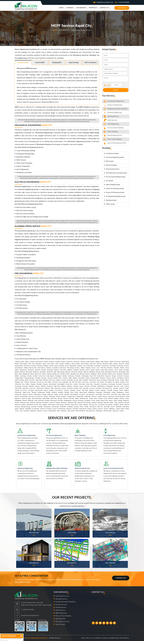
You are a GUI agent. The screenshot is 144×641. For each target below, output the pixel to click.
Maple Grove (26, 392)
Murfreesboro (37, 394)
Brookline (126, 374)
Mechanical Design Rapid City (68, 176)
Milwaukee (99, 392)
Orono (105, 398)
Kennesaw (70, 388)
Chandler (64, 376)
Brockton (104, 374)
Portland (47, 400)
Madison (126, 390)
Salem (80, 404)
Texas (22, 361)
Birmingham (108, 372)
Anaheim (48, 367)
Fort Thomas (100, 382)
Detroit (127, 378)
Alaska (44, 363)
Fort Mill (71, 382)
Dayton (88, 378)
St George (48, 408)
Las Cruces (23, 390)
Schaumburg (47, 406)
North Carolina (76, 363)
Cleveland (126, 376)
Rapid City (126, 400)
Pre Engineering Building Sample (115, 196)
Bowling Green (75, 374)
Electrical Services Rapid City (44, 119)
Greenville (119, 384)
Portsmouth (53, 400)
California (17, 361)
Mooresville (18, 394)
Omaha (91, 398)
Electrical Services (61, 604)
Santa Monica (41, 367)
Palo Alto (103, 367)
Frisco (127, 382)
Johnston (47, 388)
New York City (39, 396)
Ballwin (17, 372)
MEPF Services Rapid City (89, 119)
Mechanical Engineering (33, 125)
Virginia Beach (52, 410)
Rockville (106, 402)
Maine (56, 365)
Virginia (63, 361)
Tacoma (106, 408)
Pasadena (88, 367)
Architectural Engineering (115, 101)
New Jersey (117, 361)
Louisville (109, 390)
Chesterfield (100, 376)
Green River (89, 384)
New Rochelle (24, 396)
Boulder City (56, 374)
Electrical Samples (111, 165)
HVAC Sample (110, 204)
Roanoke (57, 402)
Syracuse (100, 408)
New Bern (82, 394)
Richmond (38, 402)
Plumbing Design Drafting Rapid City (26, 268)
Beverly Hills (32, 367)
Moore (127, 392)
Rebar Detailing (112, 131)
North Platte (46, 398)
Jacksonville (18, 388)
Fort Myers (78, 382)
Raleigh (120, 400)
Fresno (94, 367)
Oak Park (71, 398)
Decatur (108, 378)
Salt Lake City (93, 404)
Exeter (80, 380)
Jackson (127, 386)
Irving (121, 386)
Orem (95, 398)
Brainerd (82, 374)
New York (121, 363)
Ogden (77, 398)
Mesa (72, 392)
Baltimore (22, 372)
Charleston (71, 376)
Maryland (39, 365)
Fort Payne (85, 382)
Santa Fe (126, 404)
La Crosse (92, 388)
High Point (57, 386)
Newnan (58, 396)
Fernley (117, 380)
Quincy (111, 400)
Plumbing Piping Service (33, 226)
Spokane (21, 408)
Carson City (41, 376)
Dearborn (102, 378)
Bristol (99, 374)
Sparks (17, 408)
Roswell (127, 402)
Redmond (22, 402)
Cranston (65, 378)
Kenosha (76, 388)
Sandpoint (116, 404)
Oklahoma (67, 363)
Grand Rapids (61, 384)
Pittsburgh (30, 400)
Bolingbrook (26, 374)
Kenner (64, 388)
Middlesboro (91, 392)
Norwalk (60, 398)
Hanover (37, 386)
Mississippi (90, 365)
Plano (35, 400)
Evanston (63, 380)
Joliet (52, 388)
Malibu (82, 367)
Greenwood (18, 386)
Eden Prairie (39, 380)
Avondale (126, 370)
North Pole (53, 398)
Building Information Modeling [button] (117, 108)
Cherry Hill (92, 376)
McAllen (48, 392)
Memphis (60, 392)
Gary (23, 384)
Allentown (37, 370)
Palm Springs (70, 367)
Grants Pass (69, 384)
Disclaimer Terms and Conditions (119, 638)
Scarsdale (40, 406)
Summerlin (76, 408)
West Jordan (71, 410)
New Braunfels (90, 394)
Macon (121, 390)
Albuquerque (23, 370)
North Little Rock (37, 398)
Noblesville (87, 396)
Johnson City (40, 388)
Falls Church (92, 380)
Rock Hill (79, 402)
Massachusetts (19, 365)
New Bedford (74, 394)
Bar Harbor (29, 372)
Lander (127, 388)
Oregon (115, 363)
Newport (63, 396)
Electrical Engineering (33, 182)
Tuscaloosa (26, 410)
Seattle (86, 406)
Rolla (116, 402)
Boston (44, 374)
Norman (105, 396)
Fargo (98, 380)
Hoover (81, 386)
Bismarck (115, 372)
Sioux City (100, 406)
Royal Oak (18, 404)
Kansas (67, 365)
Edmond (45, 380)
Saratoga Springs (25, 406)
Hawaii (127, 363)
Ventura (77, 367)
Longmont (103, 390)
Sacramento (120, 365)
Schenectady (55, 406)
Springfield (28, 408)
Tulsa (21, 410)
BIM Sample (109, 161)
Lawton (46, 390)
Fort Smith (93, 382)
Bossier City (38, 374)
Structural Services (61, 599)
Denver (114, 378)
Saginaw (45, 404)
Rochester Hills (72, 402)
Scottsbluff (63, 406)
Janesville (25, 388)
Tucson (17, 410)
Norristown (111, 396)
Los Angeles (97, 365)
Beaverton (74, 372)
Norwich (65, 398)
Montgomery (120, 392)
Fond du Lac (40, 382)
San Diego (113, 365)
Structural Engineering (114, 105)
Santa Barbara (19, 367)
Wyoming (105, 363)
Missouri (83, 361)
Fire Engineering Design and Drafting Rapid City (61, 312)
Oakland (26, 367)
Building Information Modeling (65, 601)
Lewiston (66, 390)
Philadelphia (18, 400)
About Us (89, 638)
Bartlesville (50, 372)
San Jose (126, 365)
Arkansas (51, 361)
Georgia (61, 363)
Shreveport (93, 406)
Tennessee (77, 361)
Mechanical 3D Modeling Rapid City (29, 178)
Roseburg (121, 402)
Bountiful (63, 374)
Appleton (69, 370)
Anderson (56, 370)
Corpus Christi (57, 378)
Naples (56, 394)
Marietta (34, 392)
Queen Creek (104, 400)
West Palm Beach (80, 410)
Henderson (50, 386)
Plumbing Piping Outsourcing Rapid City (86, 268)
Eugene (58, 380)
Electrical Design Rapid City (63, 220)
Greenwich (126, 384)
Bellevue (85, 372)
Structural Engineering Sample (115, 157)
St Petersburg (61, 408)
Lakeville (115, 388)
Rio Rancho (45, 402)
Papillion (116, 398)
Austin (121, 370)
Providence (87, 400)
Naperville (50, 394)
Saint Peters (74, 404)
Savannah (33, 406)
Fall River (85, 380)
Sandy (121, 404)
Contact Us (121, 578)
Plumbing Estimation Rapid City (32, 269)
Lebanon (51, 390)
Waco (58, 410)
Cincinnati (119, 376)
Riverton (52, 402)
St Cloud (42, 408)
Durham (22, 380)
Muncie (30, 394)
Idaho (110, 363)
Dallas (70, 378)
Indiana (111, 361)
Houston (87, 386)
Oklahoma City (84, 398)
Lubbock (115, 390)
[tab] (115, 101)
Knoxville (85, 388)
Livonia (97, 390)
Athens (88, 370)
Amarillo (43, 370)
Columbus (44, 378)
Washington (73, 365)
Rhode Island (125, 361)
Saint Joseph (60, 404)
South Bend (125, 406)
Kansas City (58, 388)
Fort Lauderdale (63, 382)
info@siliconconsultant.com (104, 2)
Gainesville (18, 384)
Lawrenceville (39, 390)
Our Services (97, 638)
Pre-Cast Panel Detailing (115, 128)
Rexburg (32, 402)
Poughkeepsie (68, 400)
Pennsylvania (39, 361)
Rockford (94, 402)
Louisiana (57, 361)
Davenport (82, 378)
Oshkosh (110, 398)
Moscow (25, 394)
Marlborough (41, 392)
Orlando (100, 398)
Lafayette (98, 388)
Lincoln (79, 390)
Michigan (45, 365)
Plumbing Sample (111, 200)
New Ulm (31, 396)
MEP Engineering (113, 124)
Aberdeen (116, 367)
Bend (102, 372)
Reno (27, 402)
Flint (22, 382)
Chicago (113, 376)
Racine (115, 400)
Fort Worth (116, 382)
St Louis (54, 408)
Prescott (75, 400)
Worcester (116, 410)
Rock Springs (87, 402)
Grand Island (52, 384)
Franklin (122, 382)
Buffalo (17, 376)
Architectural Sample (112, 153)
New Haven (106, 394)
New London (122, 394)
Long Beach (55, 367)
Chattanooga (85, 376)
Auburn (98, 370)
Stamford (69, 408)
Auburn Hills (104, 370)
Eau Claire (32, 380)
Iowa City (116, 386)
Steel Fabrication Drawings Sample (116, 173)
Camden (29, 376)
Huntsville (93, 386)
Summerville (82, 408)
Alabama (97, 361)
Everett (76, 380)
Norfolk (99, 396)
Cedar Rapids (50, 376)
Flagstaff (17, 382)
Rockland (100, 402)
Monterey (110, 367)
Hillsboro (63, 386)
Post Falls (60, 400)
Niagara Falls (80, 396)
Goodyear (45, 384)
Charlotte (77, 376)
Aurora (116, 370)
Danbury (75, 378)
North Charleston (120, 396)
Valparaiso (33, 410)
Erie (54, 380)
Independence (101, 386)
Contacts (105, 638)
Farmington (104, 380)
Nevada (51, 365)
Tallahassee (112, 408)
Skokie (113, 406)
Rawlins (17, 402)
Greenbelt (97, 384)
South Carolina (90, 361)
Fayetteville (111, 380)
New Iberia (114, 394)
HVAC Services (112, 120)
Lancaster (121, 388)
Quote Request (122, 8)
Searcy (82, 406)
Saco (40, 404)
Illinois (27, 361)
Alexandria (31, 370)
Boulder (49, 374)
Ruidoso (24, 404)
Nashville (66, 394)
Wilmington (99, 410)
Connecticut (69, 361)
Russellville (30, 404)
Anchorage (50, 370)
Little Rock (85, 390)
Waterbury (64, 410)
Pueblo (98, 400)
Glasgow (33, 384)
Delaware (79, 365)
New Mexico (50, 363)
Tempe (122, 408)
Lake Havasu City (107, 388)
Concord (50, 378)
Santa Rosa (63, 367)
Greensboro (104, 384)
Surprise (94, 408)
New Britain (98, 394)
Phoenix (24, 400)
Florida (17, 363)
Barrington (43, 372)
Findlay (122, 380)
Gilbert (28, 384)
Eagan (26, 380)
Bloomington (122, 372)
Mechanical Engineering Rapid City (27, 119)
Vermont (99, 363)
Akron (127, 367)
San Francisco (105, 365)
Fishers (127, 380)
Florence (26, 382)
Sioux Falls (107, 406)
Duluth (17, 380)
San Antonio (101, 404)
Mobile (113, 392)
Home (55, 30)
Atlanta (93, 370)
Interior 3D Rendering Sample (115, 188)
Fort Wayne (108, 382)
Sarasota (17, 406)
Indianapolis (109, 386)
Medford (54, 392)
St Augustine (35, 408)
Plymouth (41, 400)
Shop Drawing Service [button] (114, 135)
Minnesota (27, 365)
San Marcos (109, 404)
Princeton (81, 400)
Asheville (82, 370)
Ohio (30, 363)
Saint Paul (67, 404)
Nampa (44, 394)
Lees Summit (58, 390)
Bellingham (92, 372)
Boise (20, 374)
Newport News (71, 396)
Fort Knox (55, 382)
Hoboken (69, 386)
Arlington (75, 370)
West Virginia (104, 361)
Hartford (43, 386)
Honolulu (75, 386)
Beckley (80, 372)
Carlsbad (35, 376)
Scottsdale (70, 406)
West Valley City (90, 410)
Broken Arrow (112, 374)
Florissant (33, 382)
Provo (93, 400)
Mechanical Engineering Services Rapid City (29, 176)
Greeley (75, 384)
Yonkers (121, 410)
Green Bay (82, 384)
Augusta (111, 370)
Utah (57, 363)
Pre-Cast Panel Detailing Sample (115, 177)
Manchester (18, 392)
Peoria (127, 398)
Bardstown (36, 372)
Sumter (89, 408)
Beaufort (68, 372)
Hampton (31, 386)
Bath (55, 372)
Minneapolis (107, 392)
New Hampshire (36, 363)
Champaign (58, 376)
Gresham (25, 386)
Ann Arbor (63, 370)
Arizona (46, 361)
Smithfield (118, 406)
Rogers (112, 402)
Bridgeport (94, 374)
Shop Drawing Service (112, 169)
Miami (76, 392)
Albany (17, 370)
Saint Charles (51, 404)
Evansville (70, 380)
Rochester (64, 402)
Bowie (68, 374)
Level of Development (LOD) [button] (116, 143)
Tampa (118, 408)
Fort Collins (48, 382)
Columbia (37, 378)
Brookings (120, 374)
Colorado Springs (29, 378)
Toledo (127, 408)
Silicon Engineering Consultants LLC (37, 638)
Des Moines (120, 378)
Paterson (121, 398)
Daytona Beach (95, 378)
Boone (32, 374)
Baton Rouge (61, 372)
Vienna (45, 410)
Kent (81, 388)
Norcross (94, 396)
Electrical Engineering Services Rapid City (27, 220)
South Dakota (23, 363)
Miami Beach (83, 392)
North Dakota (85, 363)
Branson (88, 374)
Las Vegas (31, 390)
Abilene (122, 367)
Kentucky (33, 365)
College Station (19, 378)
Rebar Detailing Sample (113, 184)
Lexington (72, 390)
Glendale (39, 384)
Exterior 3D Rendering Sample (115, 192)
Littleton (91, 390)
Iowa (84, 365)
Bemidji (98, 372)
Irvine (98, 367)
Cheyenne (107, 376)
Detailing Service (113, 116)
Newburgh (52, 396)
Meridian (66, 392)
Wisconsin (93, 363)
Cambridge (23, 376)
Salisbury (85, 404)
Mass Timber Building (114, 139)
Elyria (50, 380)
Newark (46, 396)
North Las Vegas (26, 398)
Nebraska (61, 365)
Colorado (32, 361)
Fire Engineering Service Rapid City (24, 312)
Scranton (76, 406)
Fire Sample (109, 180)
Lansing (17, 390)
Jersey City (32, 388)
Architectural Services (62, 596)
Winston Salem (107, 410)
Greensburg (111, 384)
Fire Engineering (29, 273)
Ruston (36, 404)
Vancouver (40, 410)
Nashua (61, 394)
